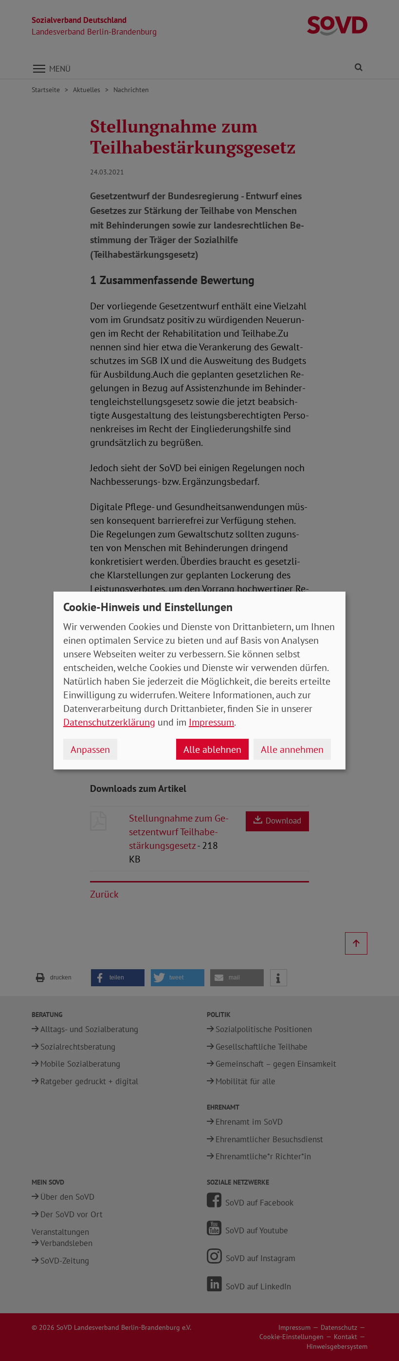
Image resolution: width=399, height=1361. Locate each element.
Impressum (211, 722)
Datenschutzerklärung (109, 722)
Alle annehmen (292, 749)
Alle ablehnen (212, 749)
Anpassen (90, 749)
